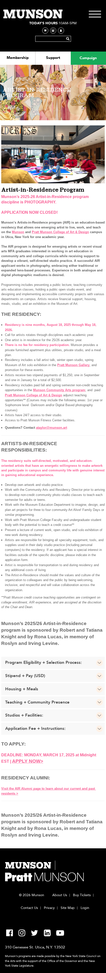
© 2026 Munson (31, 895)
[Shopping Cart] (45, 30)
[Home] (33, 14)
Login (85, 907)
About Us (59, 895)
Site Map (68, 907)
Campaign (88, 57)
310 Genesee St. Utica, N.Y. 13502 (35, 947)
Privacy (49, 907)
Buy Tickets (82, 895)
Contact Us (29, 907)
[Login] (61, 30)
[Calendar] (53, 30)
